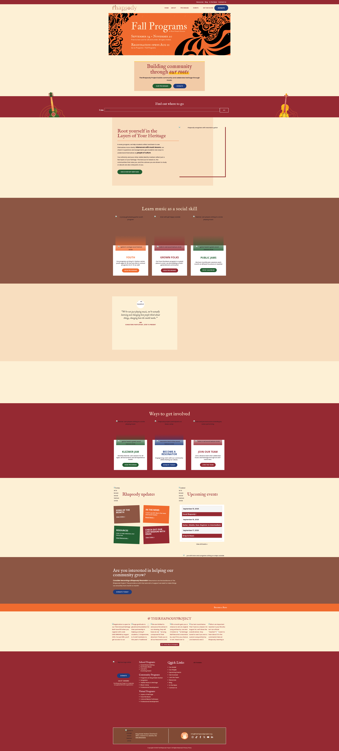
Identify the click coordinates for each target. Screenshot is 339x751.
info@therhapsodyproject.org (201, 734)
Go (224, 110)
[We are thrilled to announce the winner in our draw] (160, 632)
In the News (213, 2)
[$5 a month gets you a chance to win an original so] (179, 632)
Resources (199, 2)
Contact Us (222, 2)
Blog (206, 2)
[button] (110, 34)
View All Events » (202, 544)
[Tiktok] (196, 737)
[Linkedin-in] (212, 737)
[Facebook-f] (200, 737)
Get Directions (141, 738)
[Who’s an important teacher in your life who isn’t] (218, 632)
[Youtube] (208, 737)
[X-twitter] (204, 737)
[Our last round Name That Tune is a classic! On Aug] (198, 632)
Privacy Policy (188, 748)
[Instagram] (192, 737)
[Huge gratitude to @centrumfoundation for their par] (140, 632)
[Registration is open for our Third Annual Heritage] (121, 632)
